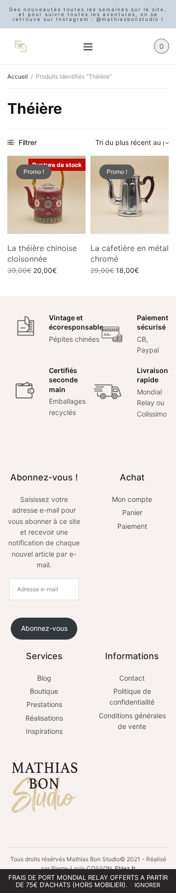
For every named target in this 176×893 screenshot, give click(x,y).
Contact (132, 678)
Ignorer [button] (147, 885)
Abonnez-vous (44, 628)
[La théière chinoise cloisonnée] (46, 195)
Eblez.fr (125, 868)
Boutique (44, 691)
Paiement (132, 526)
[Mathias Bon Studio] (20, 46)
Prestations (44, 704)
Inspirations (44, 731)
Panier (132, 512)
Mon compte (132, 499)
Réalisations (44, 718)
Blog (44, 678)
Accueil (17, 76)
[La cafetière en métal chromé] (129, 195)
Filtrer (27, 142)
